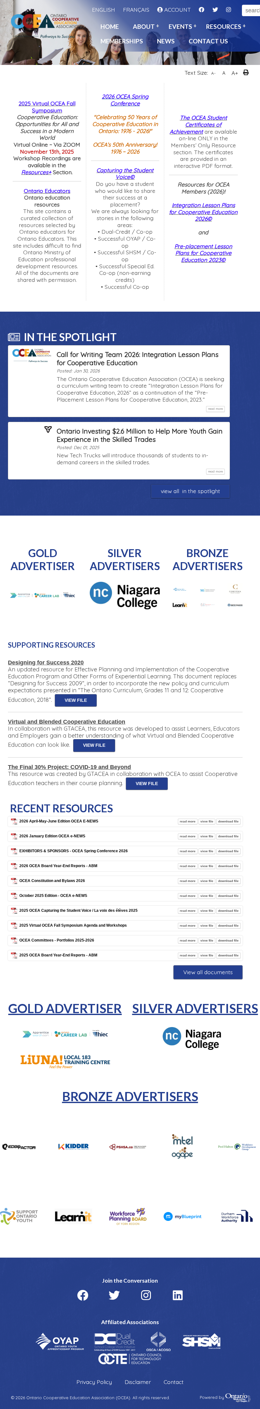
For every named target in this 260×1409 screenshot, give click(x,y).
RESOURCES (223, 26)
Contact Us (208, 41)
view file (206, 821)
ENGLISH (103, 9)
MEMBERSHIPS (122, 41)
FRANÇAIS (136, 9)
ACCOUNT (177, 9)
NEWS (166, 41)
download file (228, 821)
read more (216, 408)
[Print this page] (247, 73)
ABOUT (144, 26)
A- (213, 73)
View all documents (208, 971)
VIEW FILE (76, 700)
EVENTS (180, 26)
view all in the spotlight (190, 490)
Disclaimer (138, 1382)
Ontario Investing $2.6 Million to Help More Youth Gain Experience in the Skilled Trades (140, 435)
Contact (174, 1382)
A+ (234, 72)
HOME (110, 26)
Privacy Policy (94, 1382)
